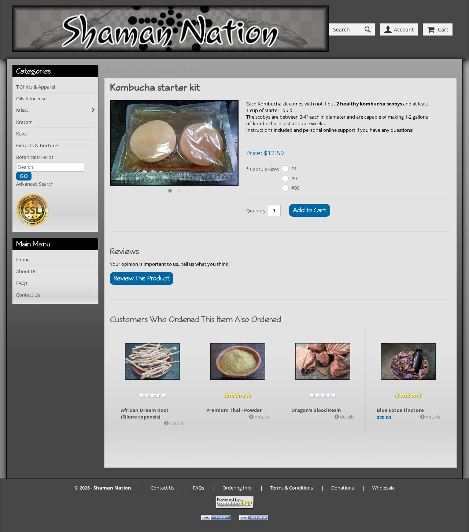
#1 (294, 168)
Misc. (22, 110)
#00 (295, 188)
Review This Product (142, 278)
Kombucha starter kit (180, 71)
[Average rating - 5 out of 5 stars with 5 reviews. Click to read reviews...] (237, 395)
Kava (21, 133)
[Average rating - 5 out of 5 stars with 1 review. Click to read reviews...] (408, 395)
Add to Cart (309, 210)
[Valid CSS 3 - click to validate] (253, 518)
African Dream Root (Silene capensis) (145, 413)
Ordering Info (237, 487)
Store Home (121, 71)
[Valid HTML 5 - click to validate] (216, 518)
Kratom (24, 122)
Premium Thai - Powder (234, 410)
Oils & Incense (31, 98)
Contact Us (28, 294)
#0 (294, 178)
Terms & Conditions (291, 487)
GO (24, 176)
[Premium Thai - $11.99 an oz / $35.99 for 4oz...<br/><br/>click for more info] (237, 361)
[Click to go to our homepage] (170, 29)
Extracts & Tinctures (37, 145)
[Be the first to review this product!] (152, 395)
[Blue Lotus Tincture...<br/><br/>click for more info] (408, 361)
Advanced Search (34, 184)
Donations (342, 487)
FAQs (21, 283)
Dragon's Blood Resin (316, 410)
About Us (26, 271)
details (176, 423)
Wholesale (383, 487)
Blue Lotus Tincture (400, 410)
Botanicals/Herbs (34, 157)
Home (23, 259)
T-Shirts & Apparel (35, 86)
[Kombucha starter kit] (174, 143)
